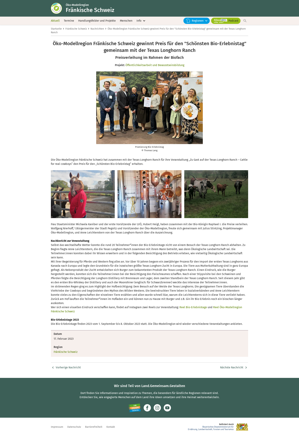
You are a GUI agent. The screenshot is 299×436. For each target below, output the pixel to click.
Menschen (126, 20)
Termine (69, 20)
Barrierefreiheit (93, 426)
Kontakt (110, 426)
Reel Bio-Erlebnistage (193, 307)
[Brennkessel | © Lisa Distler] (149, 194)
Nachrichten (97, 28)
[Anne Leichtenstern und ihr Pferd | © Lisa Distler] (83, 194)
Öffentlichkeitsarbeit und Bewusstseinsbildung (154, 65)
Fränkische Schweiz (76, 28)
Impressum (57, 426)
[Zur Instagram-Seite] (157, 407)
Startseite (56, 28)
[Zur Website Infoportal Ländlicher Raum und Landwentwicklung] (134, 407)
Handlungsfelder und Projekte (97, 20)
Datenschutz (74, 426)
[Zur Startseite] (58, 8)
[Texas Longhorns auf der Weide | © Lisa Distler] (216, 194)
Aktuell (55, 20)
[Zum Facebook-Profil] (147, 407)
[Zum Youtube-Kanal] (167, 407)
